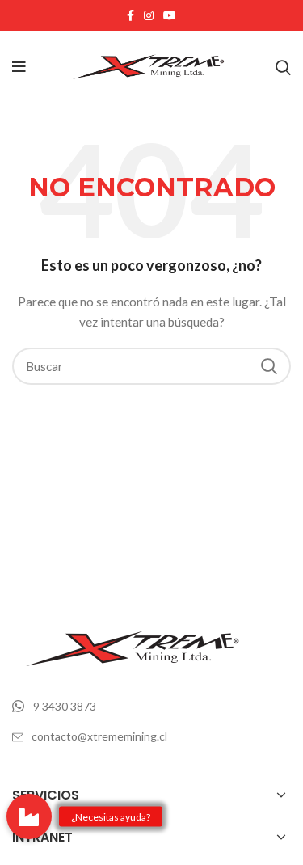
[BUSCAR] (269, 366)
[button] (29, 816)
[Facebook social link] (130, 15)
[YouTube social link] (169, 15)
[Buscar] (283, 67)
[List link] (151, 706)
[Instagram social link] (148, 15)
